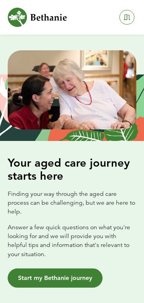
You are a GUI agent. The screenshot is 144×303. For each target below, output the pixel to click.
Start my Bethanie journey (55, 277)
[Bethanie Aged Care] (37, 17)
